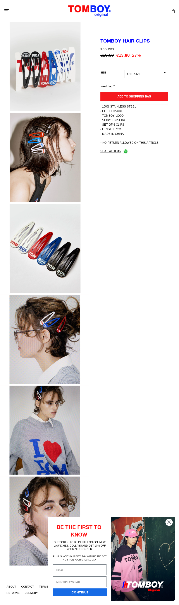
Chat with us (110, 151)
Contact (27, 586)
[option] (45, 67)
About (11, 586)
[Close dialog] (169, 522)
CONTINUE (79, 592)
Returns (13, 593)
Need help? (107, 86)
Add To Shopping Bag (134, 96)
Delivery (31, 593)
